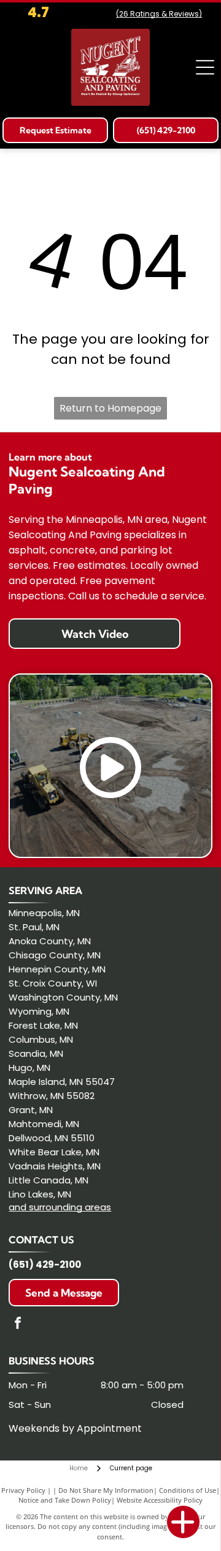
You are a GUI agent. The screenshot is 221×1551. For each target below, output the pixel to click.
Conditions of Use (187, 1490)
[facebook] (18, 1324)
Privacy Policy (23, 1490)
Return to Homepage (110, 408)
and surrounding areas (60, 1207)
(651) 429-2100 (45, 1264)
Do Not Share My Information (105, 1490)
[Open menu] (205, 67)
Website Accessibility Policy (160, 1500)
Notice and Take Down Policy (64, 1500)
